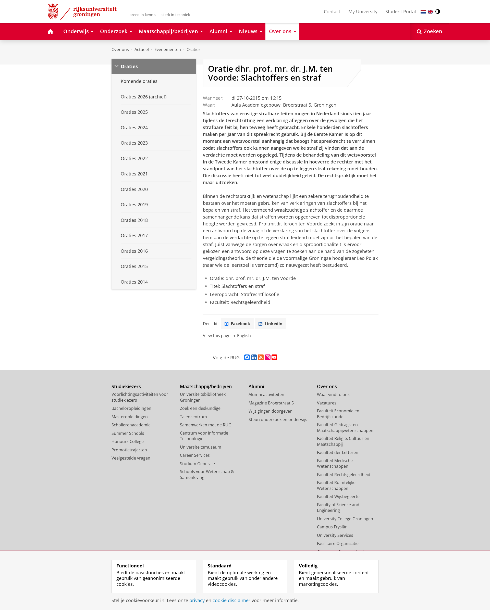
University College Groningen (345, 519)
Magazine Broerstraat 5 (271, 403)
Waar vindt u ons (333, 394)
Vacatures (326, 403)
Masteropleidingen (130, 417)
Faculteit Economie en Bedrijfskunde (338, 414)
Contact (332, 11)
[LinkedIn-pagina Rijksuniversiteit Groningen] (254, 357)
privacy (197, 600)
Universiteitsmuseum (200, 447)
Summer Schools (128, 433)
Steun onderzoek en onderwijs (278, 419)
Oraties (194, 49)
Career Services (195, 455)
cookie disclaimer (231, 600)
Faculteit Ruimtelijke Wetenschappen (336, 485)
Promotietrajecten (129, 450)
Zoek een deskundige (200, 408)
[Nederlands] (423, 12)
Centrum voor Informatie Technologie (204, 436)
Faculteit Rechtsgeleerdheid (343, 474)
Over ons (120, 49)
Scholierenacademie (131, 425)
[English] (430, 12)
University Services (335, 535)
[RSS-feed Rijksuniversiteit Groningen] (261, 357)
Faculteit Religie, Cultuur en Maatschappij (343, 441)
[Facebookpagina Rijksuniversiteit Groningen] (247, 357)
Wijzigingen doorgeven (270, 411)
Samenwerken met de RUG (205, 425)
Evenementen (167, 49)
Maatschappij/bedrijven (206, 386)
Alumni (256, 386)
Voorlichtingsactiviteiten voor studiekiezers (140, 397)
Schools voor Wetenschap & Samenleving (207, 474)
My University (362, 11)
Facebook (240, 323)
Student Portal (400, 11)
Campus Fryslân (332, 527)
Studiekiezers (126, 386)
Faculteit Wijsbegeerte (338, 496)
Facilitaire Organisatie (338, 543)
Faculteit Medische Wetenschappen (335, 463)
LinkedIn (274, 323)
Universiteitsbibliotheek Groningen (203, 397)
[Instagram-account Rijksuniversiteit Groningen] (268, 357)
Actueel (141, 49)
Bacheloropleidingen (131, 408)
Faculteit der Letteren (337, 452)
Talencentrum (193, 417)
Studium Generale (197, 463)
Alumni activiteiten (266, 394)
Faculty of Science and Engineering (338, 507)
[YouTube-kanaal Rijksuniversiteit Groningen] (274, 357)
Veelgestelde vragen (131, 458)
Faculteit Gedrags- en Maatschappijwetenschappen (345, 427)
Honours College (128, 441)
